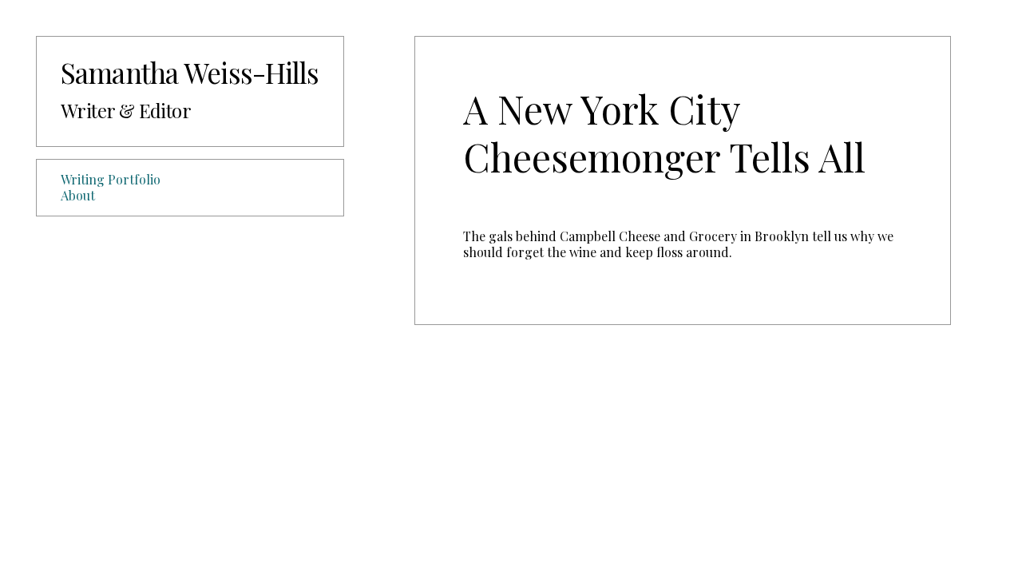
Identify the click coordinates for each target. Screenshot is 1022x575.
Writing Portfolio (110, 179)
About (78, 195)
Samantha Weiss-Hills (190, 72)
